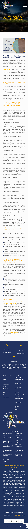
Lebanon (13, 486)
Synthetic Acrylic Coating (7, 454)
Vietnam (11, 505)
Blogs (4, 395)
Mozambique (21, 487)
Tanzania (9, 499)
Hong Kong (6, 481)
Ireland (16, 483)
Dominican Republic (8, 477)
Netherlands (12, 489)
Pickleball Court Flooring (19, 391)
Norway (17, 490)
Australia (22, 470)
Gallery (5, 386)
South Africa (6, 496)
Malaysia (22, 486)
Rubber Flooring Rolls (19, 451)
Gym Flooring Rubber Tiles (18, 403)
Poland (4, 493)
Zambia (16, 505)
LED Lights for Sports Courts (18, 454)
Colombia (18, 474)
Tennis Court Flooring (18, 387)
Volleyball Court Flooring (19, 399)
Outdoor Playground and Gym (19, 407)
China (13, 474)
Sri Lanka (9, 498)
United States (6, 504)
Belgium (5, 473)
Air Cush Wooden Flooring (7, 434)
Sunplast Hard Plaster (7, 438)
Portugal (9, 493)
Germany (5, 480)
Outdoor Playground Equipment (6, 459)
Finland (17, 478)
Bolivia (9, 473)
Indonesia (5, 483)
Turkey (13, 501)
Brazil (18, 473)
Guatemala (20, 480)
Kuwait (8, 486)
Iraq (13, 483)
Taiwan (4, 499)
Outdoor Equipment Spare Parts (19, 439)
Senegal (12, 495)
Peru (16, 492)
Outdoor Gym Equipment (18, 434)
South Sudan (21, 496)
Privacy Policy (8, 517)
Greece (14, 480)
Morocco (15, 487)
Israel (20, 483)
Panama (5, 492)
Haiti (24, 480)
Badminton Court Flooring (19, 380)
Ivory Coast (5, 484)
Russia (23, 493)
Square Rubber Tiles (18, 447)
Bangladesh (16, 471)
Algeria (4, 470)
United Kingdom (20, 502)
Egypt (21, 477)
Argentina (15, 470)
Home (4, 379)
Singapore (17, 495)
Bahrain (10, 471)
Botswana (13, 473)
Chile (9, 474)
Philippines (21, 492)
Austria (4, 471)
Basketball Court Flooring (19, 395)
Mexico (4, 487)
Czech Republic (14, 476)
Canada (5, 474)
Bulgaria (23, 473)
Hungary (19, 481)
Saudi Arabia (6, 495)
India (23, 481)
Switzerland (22, 498)
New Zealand (20, 489)
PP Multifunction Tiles (7, 451)
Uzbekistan (21, 504)
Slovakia (23, 495)
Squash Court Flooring (18, 384)
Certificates (6, 384)
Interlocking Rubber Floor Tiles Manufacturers (14, 302)
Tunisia (9, 501)
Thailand (15, 499)
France (22, 478)
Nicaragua (5, 490)
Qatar (13, 493)
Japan (11, 484)
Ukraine (23, 501)
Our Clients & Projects (6, 391)
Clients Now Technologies (17, 515)
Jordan (16, 484)
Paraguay (11, 492)
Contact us (6, 397)
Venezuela (5, 505)
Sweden (15, 498)
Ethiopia (11, 478)
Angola (10, 470)
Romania (18, 493)
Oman (22, 490)
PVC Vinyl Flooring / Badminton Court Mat (8, 446)
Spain (4, 498)
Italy (24, 483)
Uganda (18, 501)
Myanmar (5, 489)
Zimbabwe (21, 505)
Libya (18, 486)
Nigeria (11, 490)
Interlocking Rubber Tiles (18, 443)
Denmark (22, 476)
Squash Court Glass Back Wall (7, 441)
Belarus (23, 471)
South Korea (14, 496)
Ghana (9, 480)
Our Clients (6, 388)
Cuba (7, 476)
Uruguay (14, 504)
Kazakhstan (22, 484)
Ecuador (17, 477)
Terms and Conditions (17, 517)
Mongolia (9, 487)
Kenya (4, 486)
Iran (9, 483)
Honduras (12, 481)
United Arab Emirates (8, 502)
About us (5, 382)
